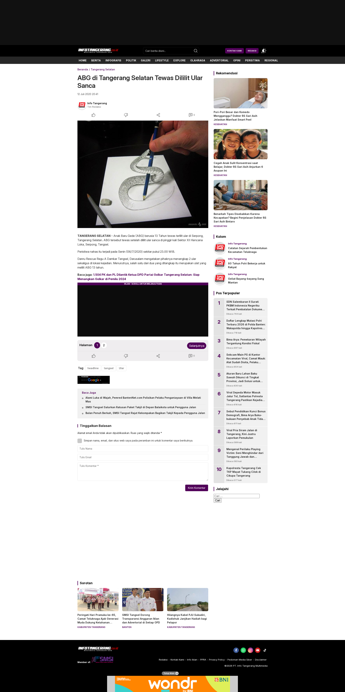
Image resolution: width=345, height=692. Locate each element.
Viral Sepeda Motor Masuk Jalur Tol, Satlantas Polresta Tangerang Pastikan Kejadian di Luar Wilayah (245, 398)
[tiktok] (265, 650)
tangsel (109, 368)
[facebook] (236, 650)
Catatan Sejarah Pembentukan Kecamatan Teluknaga (247, 250)
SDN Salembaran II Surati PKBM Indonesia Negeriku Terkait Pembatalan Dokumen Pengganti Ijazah (245, 307)
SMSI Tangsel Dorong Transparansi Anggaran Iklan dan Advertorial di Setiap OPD (141, 618)
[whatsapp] (243, 650)
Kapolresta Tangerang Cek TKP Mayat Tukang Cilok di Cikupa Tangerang (243, 471)
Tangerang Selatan (103, 69)
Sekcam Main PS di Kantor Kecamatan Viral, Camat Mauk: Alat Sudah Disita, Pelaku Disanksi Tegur (246, 360)
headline (93, 368)
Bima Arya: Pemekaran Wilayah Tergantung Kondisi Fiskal (246, 341)
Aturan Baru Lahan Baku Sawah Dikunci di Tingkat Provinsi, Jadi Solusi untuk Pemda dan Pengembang (243, 379)
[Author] (81, 104)
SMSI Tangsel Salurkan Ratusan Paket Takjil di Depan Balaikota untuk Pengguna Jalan (141, 407)
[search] (195, 50)
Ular (121, 368)
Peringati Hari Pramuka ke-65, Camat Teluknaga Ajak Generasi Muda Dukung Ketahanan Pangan (97, 620)
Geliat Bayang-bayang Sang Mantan (246, 280)
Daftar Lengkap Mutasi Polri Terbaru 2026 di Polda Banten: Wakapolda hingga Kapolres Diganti (246, 326)
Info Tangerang (97, 103)
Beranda (82, 69)
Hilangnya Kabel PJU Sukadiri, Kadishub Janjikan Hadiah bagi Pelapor (187, 618)
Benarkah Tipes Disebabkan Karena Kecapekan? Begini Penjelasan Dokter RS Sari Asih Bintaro (240, 217)
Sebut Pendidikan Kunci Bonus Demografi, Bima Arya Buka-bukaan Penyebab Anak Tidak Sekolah (246, 417)
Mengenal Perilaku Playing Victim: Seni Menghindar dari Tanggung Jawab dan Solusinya (244, 455)
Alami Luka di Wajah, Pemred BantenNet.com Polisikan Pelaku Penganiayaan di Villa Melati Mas (143, 399)
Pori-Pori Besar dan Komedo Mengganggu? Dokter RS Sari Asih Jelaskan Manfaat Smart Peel (235, 116)
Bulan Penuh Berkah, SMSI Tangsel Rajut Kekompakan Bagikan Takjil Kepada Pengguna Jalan (145, 412)
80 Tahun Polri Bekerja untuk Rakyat (246, 265)
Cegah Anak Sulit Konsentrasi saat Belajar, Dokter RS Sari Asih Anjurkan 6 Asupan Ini (238, 166)
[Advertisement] (172, 43)
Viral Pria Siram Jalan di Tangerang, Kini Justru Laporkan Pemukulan (241, 434)
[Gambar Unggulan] (142, 174)
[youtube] (257, 650)
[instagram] (250, 650)
